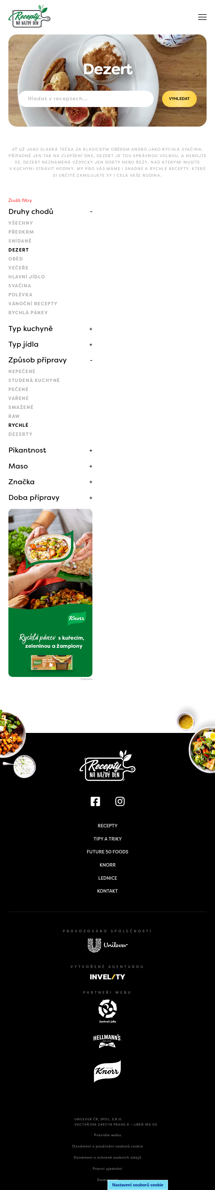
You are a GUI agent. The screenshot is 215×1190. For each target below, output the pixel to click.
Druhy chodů (30, 211)
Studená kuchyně (34, 380)
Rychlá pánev (28, 313)
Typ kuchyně (30, 328)
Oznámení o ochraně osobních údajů (107, 1157)
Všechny (20, 223)
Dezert (18, 250)
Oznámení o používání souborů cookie (107, 1146)
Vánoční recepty (33, 304)
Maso (18, 466)
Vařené (18, 398)
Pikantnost (27, 450)
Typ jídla (23, 344)
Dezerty (20, 434)
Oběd (15, 259)
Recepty (108, 826)
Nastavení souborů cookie (137, 1184)
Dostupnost (107, 1180)
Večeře (18, 268)
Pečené (18, 389)
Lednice (107, 878)
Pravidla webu (107, 1135)
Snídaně (20, 241)
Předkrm (21, 232)
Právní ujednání (107, 1168)
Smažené (21, 407)
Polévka (20, 295)
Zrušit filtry (20, 200)
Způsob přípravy (37, 360)
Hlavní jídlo (26, 277)
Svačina (19, 286)
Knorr (108, 865)
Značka (21, 481)
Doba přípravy (34, 497)
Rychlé (18, 425)
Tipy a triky (108, 839)
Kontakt (107, 891)
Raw (14, 416)
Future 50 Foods (107, 852)
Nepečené (22, 371)
